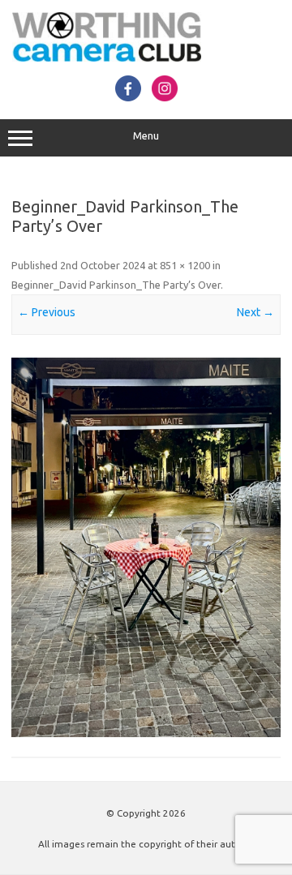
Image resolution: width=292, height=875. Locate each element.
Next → (255, 312)
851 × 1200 (185, 265)
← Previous (46, 312)
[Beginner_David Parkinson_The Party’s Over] (146, 547)
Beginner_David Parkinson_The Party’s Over (116, 284)
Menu (146, 136)
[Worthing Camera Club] (106, 57)
